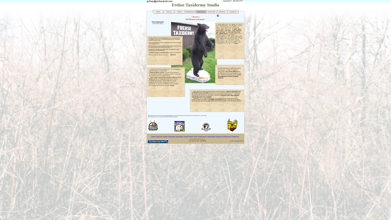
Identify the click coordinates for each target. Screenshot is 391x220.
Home (153, 136)
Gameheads (179, 136)
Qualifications (202, 136)
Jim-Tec (236, 140)
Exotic (186, 136)
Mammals (172, 136)
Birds (191, 136)
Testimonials (211, 136)
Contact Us (235, 136)
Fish (195, 136)
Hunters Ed (220, 136)
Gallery (165, 136)
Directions (228, 136)
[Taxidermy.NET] (158, 143)
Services (159, 136)
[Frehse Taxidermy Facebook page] (218, 16)
